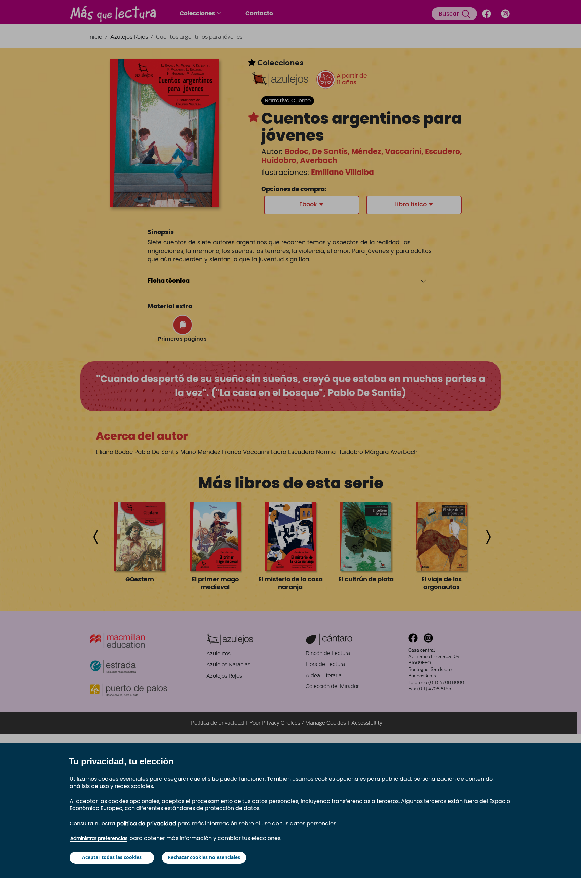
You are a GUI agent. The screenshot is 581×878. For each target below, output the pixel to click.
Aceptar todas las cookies (112, 857)
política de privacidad (146, 823)
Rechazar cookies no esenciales (204, 857)
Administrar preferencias (98, 838)
